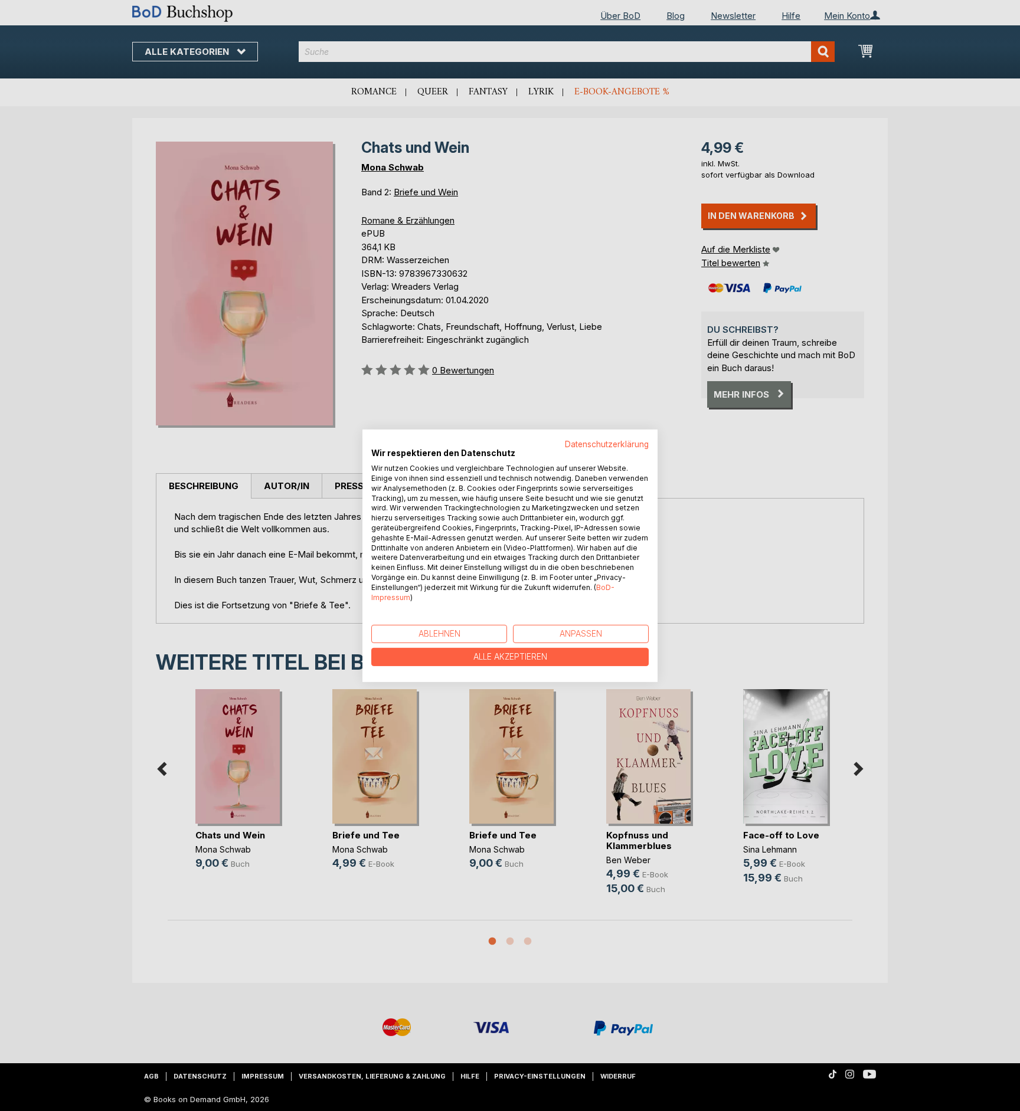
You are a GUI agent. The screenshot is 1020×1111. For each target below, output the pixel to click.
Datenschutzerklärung (607, 443)
